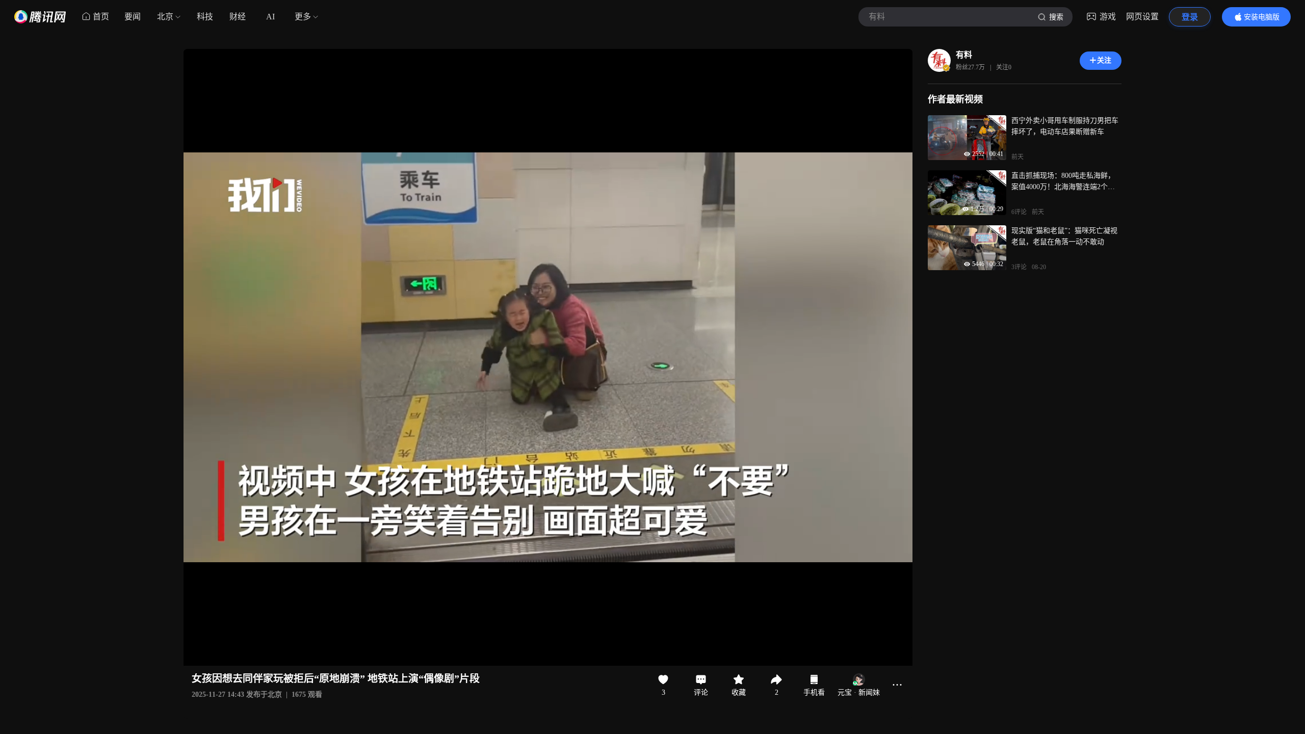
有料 (964, 54)
